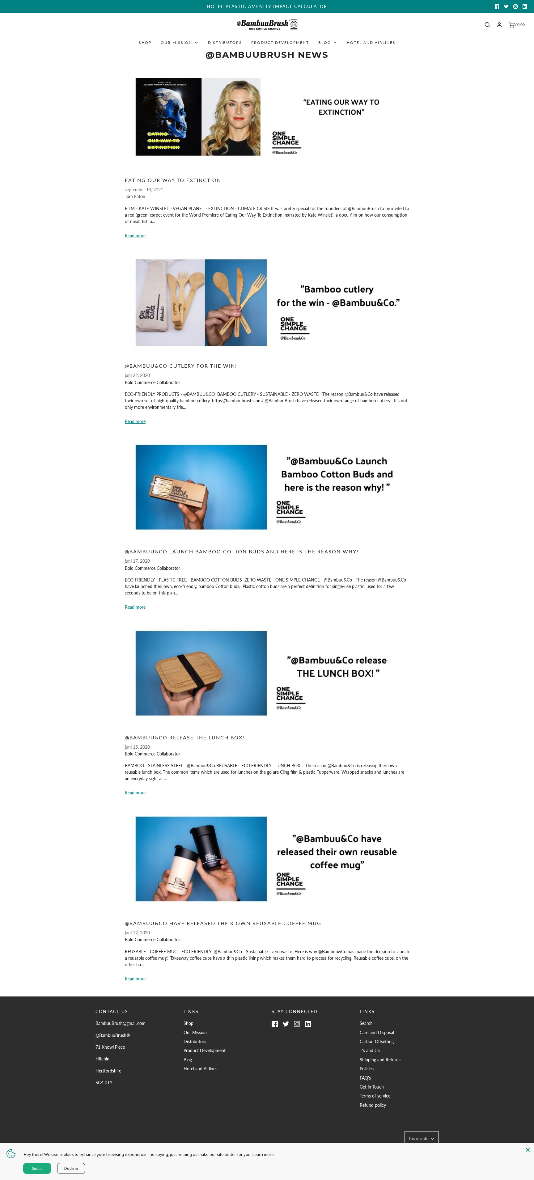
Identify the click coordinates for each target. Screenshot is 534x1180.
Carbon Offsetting (377, 1041)
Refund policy (373, 1105)
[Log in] (499, 25)
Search (366, 1023)
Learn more (263, 1154)
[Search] (487, 25)
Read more (135, 235)
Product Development (280, 42)
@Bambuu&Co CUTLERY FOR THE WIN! (181, 366)
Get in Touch (372, 1086)
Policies (367, 1068)
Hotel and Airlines (371, 42)
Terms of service (375, 1095)
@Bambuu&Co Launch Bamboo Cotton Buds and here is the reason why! (241, 551)
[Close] (528, 1149)
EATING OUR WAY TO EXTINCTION (173, 180)
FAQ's (365, 1078)
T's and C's (370, 1050)
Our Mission (195, 1032)
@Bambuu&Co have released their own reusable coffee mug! (224, 923)
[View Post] (267, 117)
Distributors (225, 42)
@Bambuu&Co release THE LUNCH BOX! (184, 737)
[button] (422, 1138)
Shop (145, 42)
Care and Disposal (377, 1032)
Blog (188, 1059)
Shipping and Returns (380, 1059)
